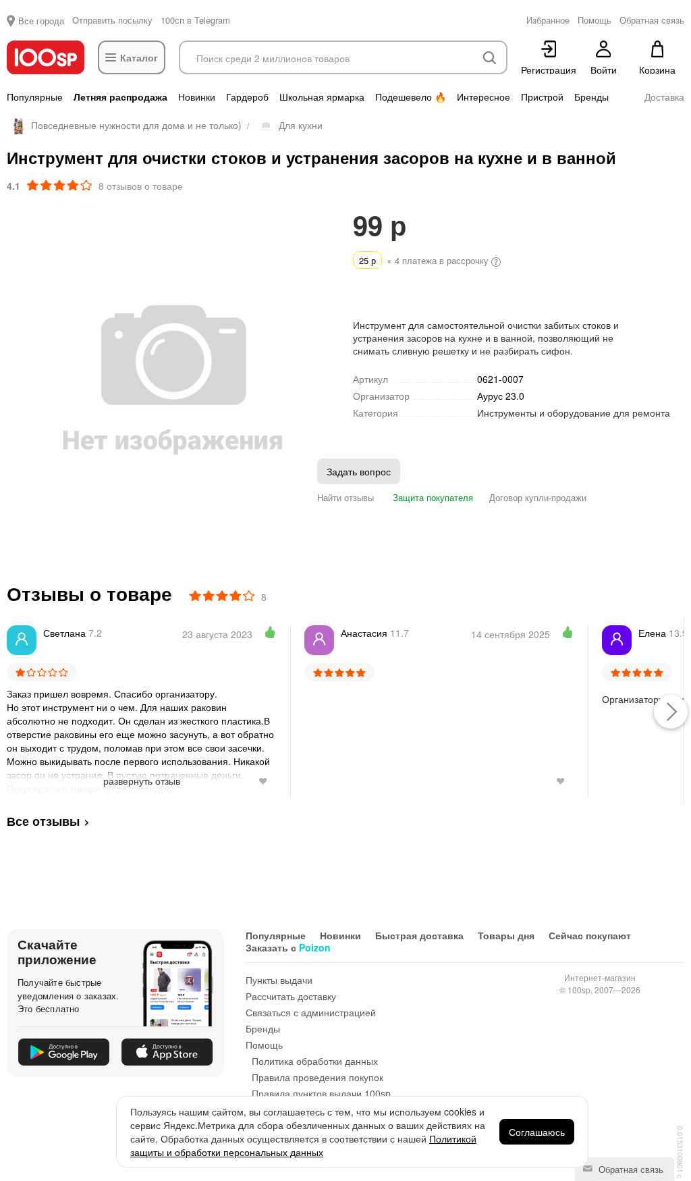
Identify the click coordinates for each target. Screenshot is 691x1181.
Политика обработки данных (315, 1061)
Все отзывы (43, 821)
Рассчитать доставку (291, 996)
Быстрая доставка (419, 935)
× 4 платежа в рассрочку (425, 260)
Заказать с (288, 947)
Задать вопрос (359, 471)
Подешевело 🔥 (410, 96)
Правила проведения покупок (317, 1077)
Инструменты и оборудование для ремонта (573, 412)
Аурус (500, 395)
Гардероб (247, 96)
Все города (41, 20)
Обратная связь (629, 1169)
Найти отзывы (345, 497)
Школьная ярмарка (321, 96)
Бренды (591, 96)
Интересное (483, 96)
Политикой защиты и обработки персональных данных (303, 1145)
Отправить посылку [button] (112, 20)
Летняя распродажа (120, 96)
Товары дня (506, 935)
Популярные (35, 96)
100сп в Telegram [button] (195, 20)
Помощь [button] (594, 20)
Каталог (139, 57)
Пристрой (542, 96)
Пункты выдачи (279, 980)
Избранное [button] (548, 20)
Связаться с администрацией (311, 1012)
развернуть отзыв (141, 780)
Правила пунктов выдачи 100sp (321, 1093)
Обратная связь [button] (651, 20)
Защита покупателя (431, 497)
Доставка (664, 96)
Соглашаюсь (537, 1131)
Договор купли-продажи (537, 497)
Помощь (264, 1044)
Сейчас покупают (590, 935)
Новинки (196, 96)
